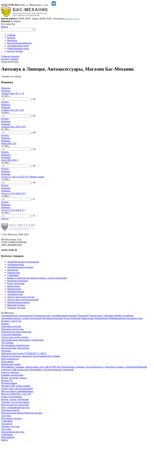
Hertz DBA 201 (8, 143)
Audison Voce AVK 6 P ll (13, 126)
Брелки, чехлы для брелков (15, 399)
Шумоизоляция (9, 383)
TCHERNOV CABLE (35, 353)
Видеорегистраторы (17, 280)
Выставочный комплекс (19, 43)
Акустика (6, 415)
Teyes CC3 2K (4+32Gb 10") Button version (22, 176)
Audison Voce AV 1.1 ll (12, 93)
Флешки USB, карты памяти (15, 386)
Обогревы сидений (11, 326)
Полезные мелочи (10, 410)
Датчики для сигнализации (15, 402)
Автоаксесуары (15, 294)
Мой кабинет (8, 437)
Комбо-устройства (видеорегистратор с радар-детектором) (37, 278)
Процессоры (13, 272)
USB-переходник (20, 369)
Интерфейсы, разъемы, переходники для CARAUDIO (28, 367)
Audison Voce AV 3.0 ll (12, 110)
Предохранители (9, 359)
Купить (5, 102)
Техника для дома (16, 307)
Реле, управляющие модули (15, 407)
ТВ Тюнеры (7, 342)
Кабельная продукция (12, 353)
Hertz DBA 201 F (9, 160)
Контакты (12, 40)
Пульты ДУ (7, 380)
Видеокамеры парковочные (15, 345)
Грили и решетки (10, 372)
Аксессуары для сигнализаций (23, 299)
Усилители (12, 270)
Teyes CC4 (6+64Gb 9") (13, 210)
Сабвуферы (13, 275)
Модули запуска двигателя (15, 404)
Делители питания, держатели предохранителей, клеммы (30, 356)
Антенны (6, 350)
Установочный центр (18, 45)
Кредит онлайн (15, 51)
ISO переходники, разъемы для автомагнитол (80, 367)
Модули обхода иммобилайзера (17, 391)
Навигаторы (13, 286)
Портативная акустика (12, 432)
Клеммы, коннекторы (12, 375)
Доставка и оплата (71, 19)
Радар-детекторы (16, 283)
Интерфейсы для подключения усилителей (52, 369)
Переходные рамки (11, 364)
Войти (4, 26)
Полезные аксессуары (12, 329)
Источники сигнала (11, 418)
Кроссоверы (7, 361)
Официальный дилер (18, 48)
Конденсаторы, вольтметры (15, 348)
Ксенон (5, 323)
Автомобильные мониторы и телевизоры (22, 340)
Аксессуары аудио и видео (20, 297)
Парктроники (14, 289)
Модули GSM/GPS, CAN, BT (16, 394)
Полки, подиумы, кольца (14, 377)
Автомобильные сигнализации (23, 261)
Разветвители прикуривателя (16, 331)
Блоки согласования (11, 396)
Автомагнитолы (15, 264)
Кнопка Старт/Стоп (11, 321)
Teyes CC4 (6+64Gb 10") (13, 193)
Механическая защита (18, 302)
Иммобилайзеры (15, 291)
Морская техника (16, 305)
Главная (11, 35)
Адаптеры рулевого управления (121, 367)
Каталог (11, 37)
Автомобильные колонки (20, 267)
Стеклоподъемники (11, 334)
